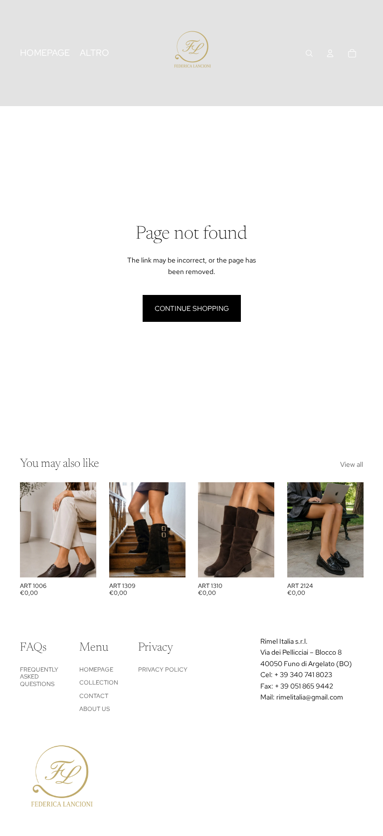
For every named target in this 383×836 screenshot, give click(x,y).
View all (351, 464)
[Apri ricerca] (309, 53)
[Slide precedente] (27, 530)
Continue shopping (192, 308)
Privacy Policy (163, 670)
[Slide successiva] (88, 530)
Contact (93, 696)
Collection (98, 683)
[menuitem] (94, 53)
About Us (94, 709)
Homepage (96, 670)
